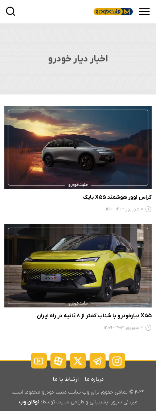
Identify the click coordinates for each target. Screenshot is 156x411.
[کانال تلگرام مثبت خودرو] (98, 360)
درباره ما (94, 379)
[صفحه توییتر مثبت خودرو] (78, 360)
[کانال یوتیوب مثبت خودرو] (39, 360)
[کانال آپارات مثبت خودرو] (58, 360)
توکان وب (29, 402)
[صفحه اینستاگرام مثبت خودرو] (117, 360)
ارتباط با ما (66, 379)
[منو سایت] (144, 11)
